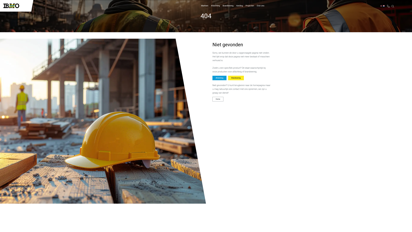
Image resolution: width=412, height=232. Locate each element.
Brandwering (228, 5)
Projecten (250, 5)
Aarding (239, 5)
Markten (204, 5)
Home (218, 99)
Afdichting (215, 5)
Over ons (260, 5)
